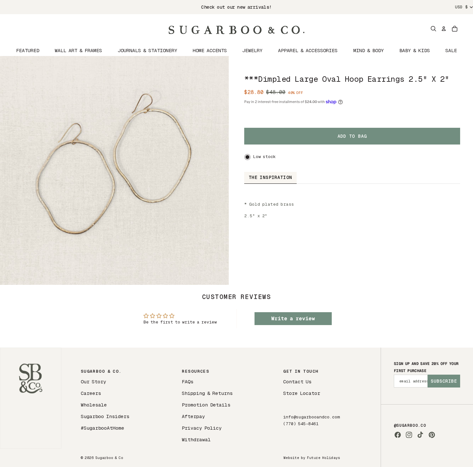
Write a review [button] (293, 318)
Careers (91, 393)
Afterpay (193, 416)
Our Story (93, 381)
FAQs (187, 381)
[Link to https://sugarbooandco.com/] (30, 398)
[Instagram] (409, 435)
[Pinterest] (432, 435)
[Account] (443, 28)
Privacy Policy (202, 428)
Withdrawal (196, 439)
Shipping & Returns (207, 393)
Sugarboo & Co (109, 457)
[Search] (433, 28)
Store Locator (301, 393)
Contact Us (297, 381)
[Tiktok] (420, 435)
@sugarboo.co (410, 425)
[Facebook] (398, 435)
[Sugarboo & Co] (236, 28)
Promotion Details (206, 405)
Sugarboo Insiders (105, 416)
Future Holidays (323, 457)
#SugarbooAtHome (102, 428)
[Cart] (454, 28)
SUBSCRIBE (444, 381)
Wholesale (94, 405)
